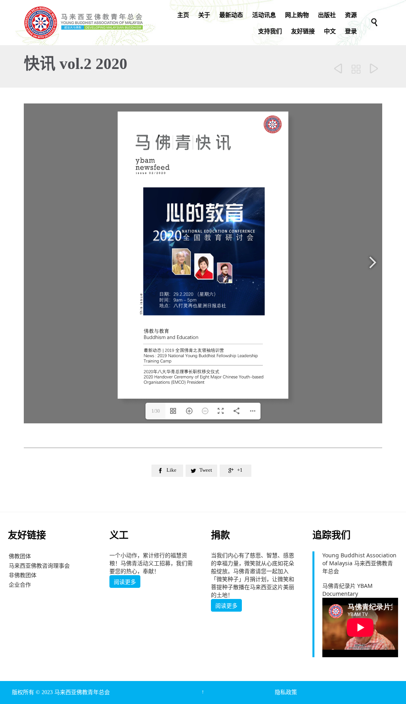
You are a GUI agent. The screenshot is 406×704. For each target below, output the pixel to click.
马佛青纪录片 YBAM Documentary (347, 589)
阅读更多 (125, 582)
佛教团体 (20, 556)
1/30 (155, 411)
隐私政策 (286, 692)
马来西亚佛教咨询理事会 (39, 565)
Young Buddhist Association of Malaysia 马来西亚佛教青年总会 (359, 563)
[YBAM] (83, 22)
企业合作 (20, 584)
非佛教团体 (22, 575)
